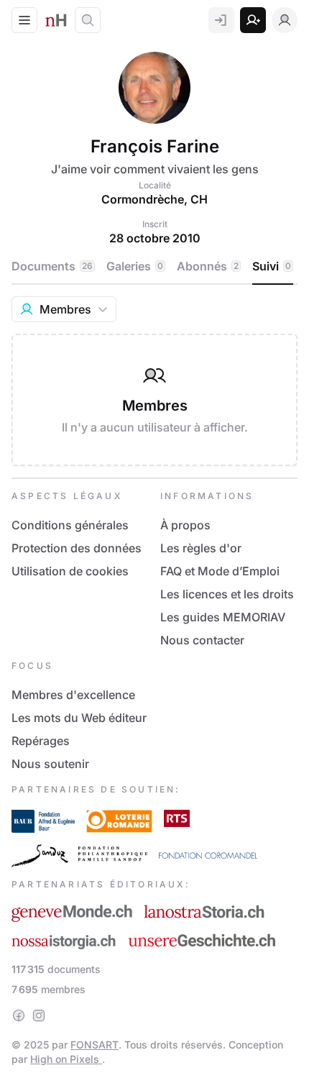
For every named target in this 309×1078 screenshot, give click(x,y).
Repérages (40, 741)
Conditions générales (70, 525)
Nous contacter (202, 640)
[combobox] (63, 309)
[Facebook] (18, 1015)
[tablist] (154, 267)
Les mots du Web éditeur (79, 718)
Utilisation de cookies (70, 571)
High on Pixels (66, 1059)
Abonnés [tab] (208, 266)
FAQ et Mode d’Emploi (220, 571)
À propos (185, 525)
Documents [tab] (52, 266)
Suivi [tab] (271, 266)
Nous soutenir (50, 764)
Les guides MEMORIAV (222, 617)
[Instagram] (39, 1015)
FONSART (94, 1044)
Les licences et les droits (227, 594)
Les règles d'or (200, 548)
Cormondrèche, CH (154, 199)
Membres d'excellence (73, 695)
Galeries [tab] (134, 266)
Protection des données (76, 548)
